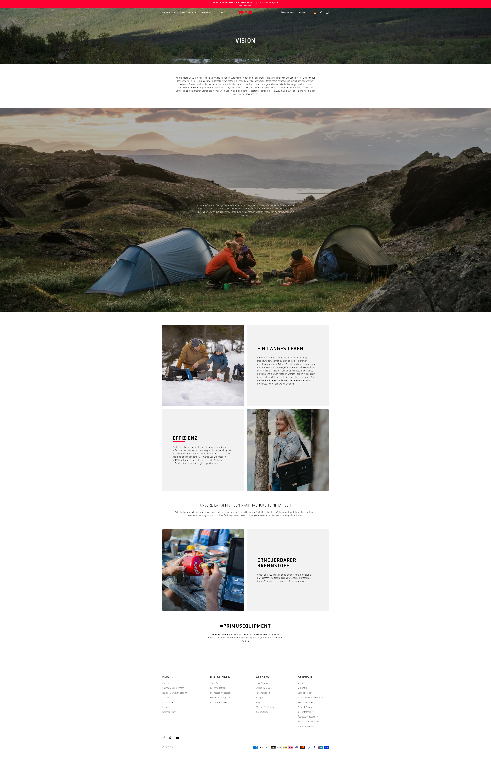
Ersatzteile (167, 702)
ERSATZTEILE (186, 12)
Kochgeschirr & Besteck (173, 688)
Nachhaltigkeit (263, 692)
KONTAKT (303, 12)
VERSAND (302, 688)
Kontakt (301, 683)
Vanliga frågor (305, 692)
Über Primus (262, 683)
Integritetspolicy (306, 712)
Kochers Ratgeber (218, 688)
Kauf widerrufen (306, 702)
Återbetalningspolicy (308, 716)
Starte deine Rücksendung (310, 697)
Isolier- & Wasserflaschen (174, 692)
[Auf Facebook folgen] (164, 738)
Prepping (166, 707)
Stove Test (215, 683)
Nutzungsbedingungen (309, 721)
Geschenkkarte (169, 712)
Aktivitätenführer (218, 702)
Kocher (165, 683)
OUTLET (219, 12)
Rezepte (259, 697)
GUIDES (204, 12)
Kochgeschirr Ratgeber (221, 692)
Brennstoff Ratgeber (220, 697)
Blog (258, 702)
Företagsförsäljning (265, 707)
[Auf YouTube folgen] (177, 738)
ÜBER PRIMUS (287, 12)
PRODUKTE (167, 12)
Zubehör (166, 697)
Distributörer (262, 712)
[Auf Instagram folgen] (170, 738)
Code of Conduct (306, 707)
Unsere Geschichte (265, 688)
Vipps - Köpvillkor (306, 726)
